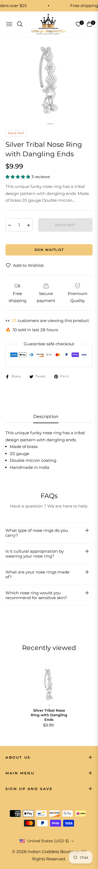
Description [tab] (46, 416)
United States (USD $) (48, 840)
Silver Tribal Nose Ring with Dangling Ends (49, 715)
